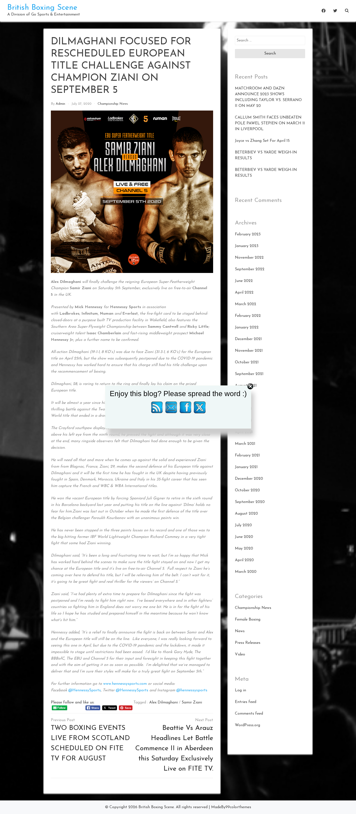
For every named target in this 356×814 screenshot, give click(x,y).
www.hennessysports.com (125, 684)
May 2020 (244, 549)
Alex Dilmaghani (163, 702)
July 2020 (243, 525)
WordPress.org (247, 725)
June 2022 (244, 281)
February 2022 (248, 316)
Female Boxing (247, 620)
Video (240, 654)
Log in (240, 690)
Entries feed (245, 702)
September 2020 (250, 502)
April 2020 (244, 560)
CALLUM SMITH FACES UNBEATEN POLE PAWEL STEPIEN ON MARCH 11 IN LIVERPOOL (270, 123)
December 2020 (249, 479)
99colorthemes (238, 807)
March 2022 (245, 304)
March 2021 (245, 444)
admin (60, 104)
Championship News (113, 104)
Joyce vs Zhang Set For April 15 (262, 141)
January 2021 (246, 467)
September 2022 (249, 269)
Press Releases (247, 643)
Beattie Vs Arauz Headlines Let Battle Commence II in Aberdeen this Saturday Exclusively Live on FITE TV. (174, 748)
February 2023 (248, 234)
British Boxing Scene (42, 8)
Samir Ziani (192, 702)
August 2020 (246, 514)
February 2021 (247, 455)
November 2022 (249, 258)
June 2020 (244, 537)
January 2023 (246, 246)
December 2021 (248, 339)
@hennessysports (191, 690)
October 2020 (247, 490)
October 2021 (247, 362)
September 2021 (249, 374)
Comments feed (249, 714)
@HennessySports (84, 690)
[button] (347, 11)
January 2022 (247, 327)
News (240, 631)
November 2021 (249, 351)
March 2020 (245, 572)
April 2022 (244, 293)
